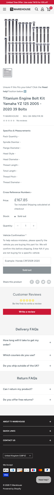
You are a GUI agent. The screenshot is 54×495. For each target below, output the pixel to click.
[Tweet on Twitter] (43, 282)
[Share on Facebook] (32, 282)
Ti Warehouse (11, 116)
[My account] (42, 9)
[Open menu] (4, 9)
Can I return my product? (17, 389)
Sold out (27, 270)
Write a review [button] (27, 311)
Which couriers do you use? (19, 355)
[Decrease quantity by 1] (18, 226)
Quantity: (8, 225)
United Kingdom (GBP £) (15, 456)
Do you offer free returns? (18, 399)
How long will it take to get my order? (21, 342)
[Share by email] (49, 282)
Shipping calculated (37, 204)
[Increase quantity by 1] (33, 226)
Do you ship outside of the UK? (21, 365)
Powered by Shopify (12, 489)
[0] (48, 9)
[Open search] (36, 9)
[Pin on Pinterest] (37, 282)
